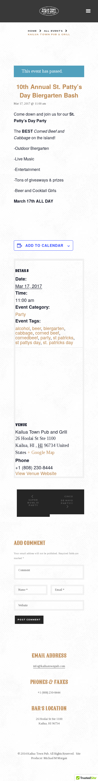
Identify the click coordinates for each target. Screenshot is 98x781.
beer (36, 328)
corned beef (47, 332)
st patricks (63, 337)
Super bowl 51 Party (33, 503)
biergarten (53, 328)
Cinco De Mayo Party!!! (67, 499)
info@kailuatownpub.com (49, 666)
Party (20, 314)
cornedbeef (26, 337)
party (45, 337)
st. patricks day (58, 342)
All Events (53, 30)
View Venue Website (36, 473)
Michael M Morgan (55, 758)
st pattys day (27, 342)
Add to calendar (44, 245)
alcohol (22, 328)
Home (32, 30)
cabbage (24, 332)
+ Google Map (41, 452)
